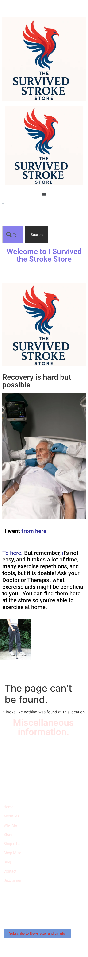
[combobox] (12, 234)
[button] (44, 194)
